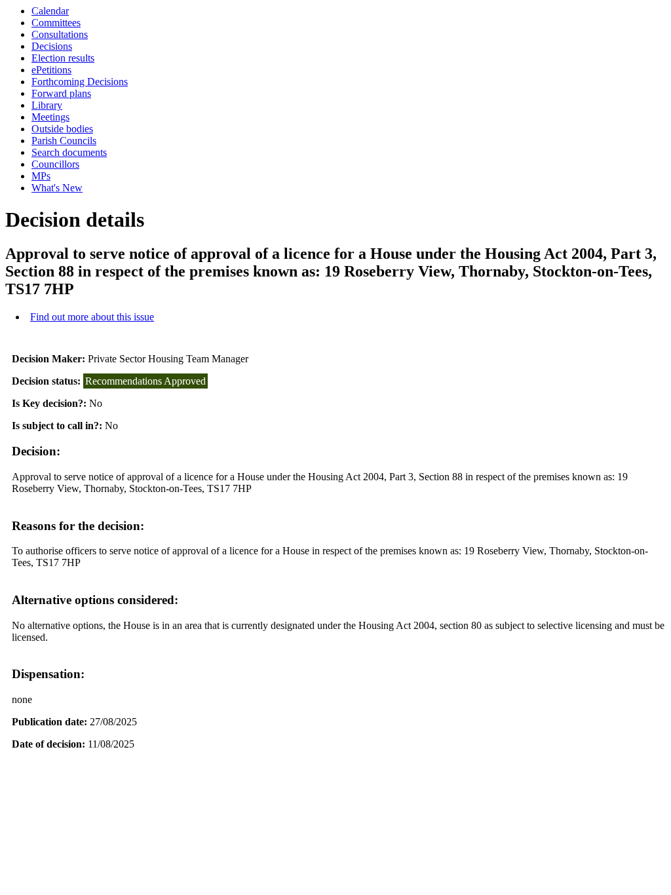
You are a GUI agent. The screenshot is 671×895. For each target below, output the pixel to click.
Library (46, 105)
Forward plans (61, 93)
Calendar (50, 10)
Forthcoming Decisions (79, 81)
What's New (57, 187)
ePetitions (51, 69)
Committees (56, 22)
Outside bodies (62, 128)
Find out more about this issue (92, 316)
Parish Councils (63, 140)
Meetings (50, 117)
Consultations (59, 34)
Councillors (55, 164)
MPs (40, 175)
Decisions (51, 46)
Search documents (69, 152)
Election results (62, 58)
